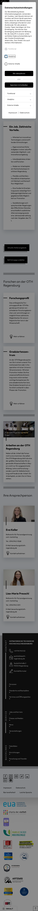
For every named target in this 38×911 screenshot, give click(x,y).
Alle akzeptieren (19, 73)
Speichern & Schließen (19, 85)
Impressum (13, 113)
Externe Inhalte (14, 64)
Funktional (12, 49)
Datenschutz (24, 113)
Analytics (11, 56)
